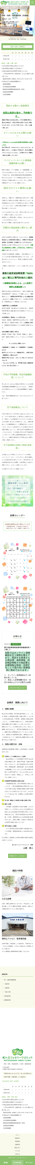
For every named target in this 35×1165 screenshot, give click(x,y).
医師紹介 (17, 1138)
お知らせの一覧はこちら (17, 687)
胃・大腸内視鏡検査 (10, 980)
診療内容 (17, 1144)
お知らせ (17, 1154)
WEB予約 (18, 1162)
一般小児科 (7, 992)
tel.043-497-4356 (10, 1081)
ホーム (17, 1135)
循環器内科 (7, 1000)
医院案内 (17, 1141)
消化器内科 (7, 996)
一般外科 (6, 984)
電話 (6, 1162)
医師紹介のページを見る (17, 856)
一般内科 (6, 988)
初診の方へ (17, 1147)
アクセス (30, 1162)
